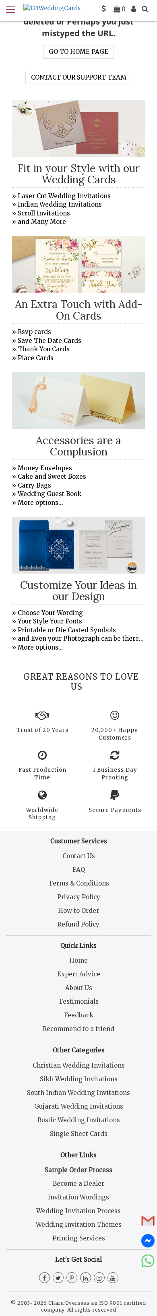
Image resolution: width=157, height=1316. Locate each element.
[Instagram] (99, 1278)
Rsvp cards (34, 332)
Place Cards (36, 358)
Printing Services (78, 1238)
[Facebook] (44, 1278)
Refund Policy (78, 924)
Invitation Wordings (78, 1197)
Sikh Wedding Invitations (79, 1079)
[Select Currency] (104, 9)
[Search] (145, 9)
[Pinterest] (72, 1278)
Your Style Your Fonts (50, 621)
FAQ (78, 869)
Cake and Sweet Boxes (52, 476)
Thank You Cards (44, 349)
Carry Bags (34, 485)
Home (78, 960)
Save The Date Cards (49, 340)
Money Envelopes (45, 468)
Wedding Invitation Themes (79, 1224)
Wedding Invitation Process (78, 1211)
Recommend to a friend (78, 1029)
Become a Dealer (78, 1183)
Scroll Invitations (44, 213)
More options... (40, 502)
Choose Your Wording (50, 613)
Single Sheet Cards (78, 1134)
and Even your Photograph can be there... (81, 638)
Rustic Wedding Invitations (78, 1120)
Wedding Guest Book (49, 494)
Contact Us (78, 856)
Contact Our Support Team (78, 77)
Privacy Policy (78, 897)
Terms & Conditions (78, 883)
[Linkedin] (85, 1278)
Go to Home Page (78, 51)
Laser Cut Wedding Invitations (64, 196)
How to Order (78, 910)
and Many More (42, 221)
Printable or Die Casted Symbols (67, 630)
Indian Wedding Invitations (60, 204)
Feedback (78, 1015)
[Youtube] (113, 1278)
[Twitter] (58, 1278)
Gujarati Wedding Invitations (78, 1106)
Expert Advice (78, 974)
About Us (78, 988)
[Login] (133, 9)
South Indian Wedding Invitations (78, 1093)
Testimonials (78, 1001)
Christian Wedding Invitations (79, 1065)
